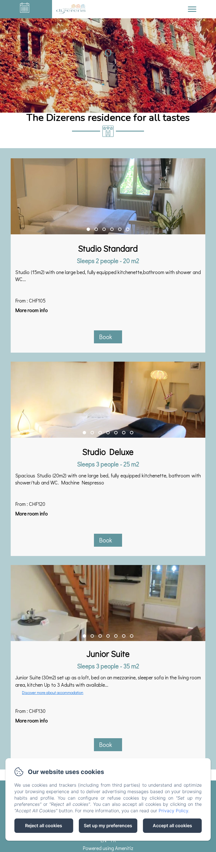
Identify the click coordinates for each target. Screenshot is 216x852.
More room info (31, 310)
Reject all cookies (43, 825)
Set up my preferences (108, 825)
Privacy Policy (173, 810)
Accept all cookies (172, 825)
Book (105, 337)
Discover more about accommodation (52, 692)
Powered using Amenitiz (108, 848)
